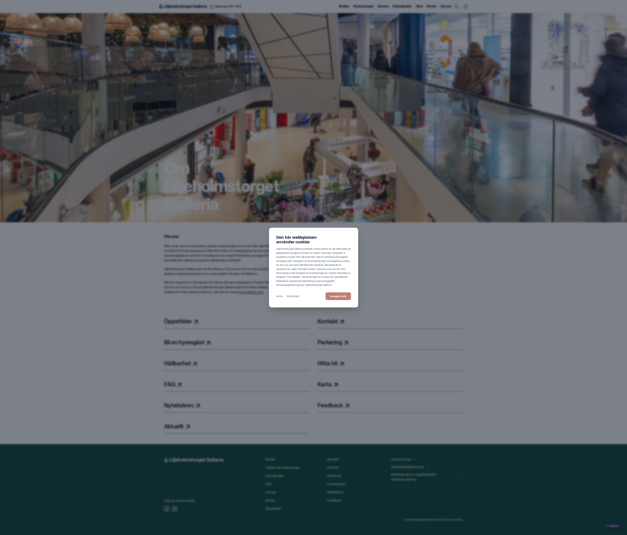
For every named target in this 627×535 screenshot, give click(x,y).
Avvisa (279, 296)
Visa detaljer (293, 296)
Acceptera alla (338, 296)
